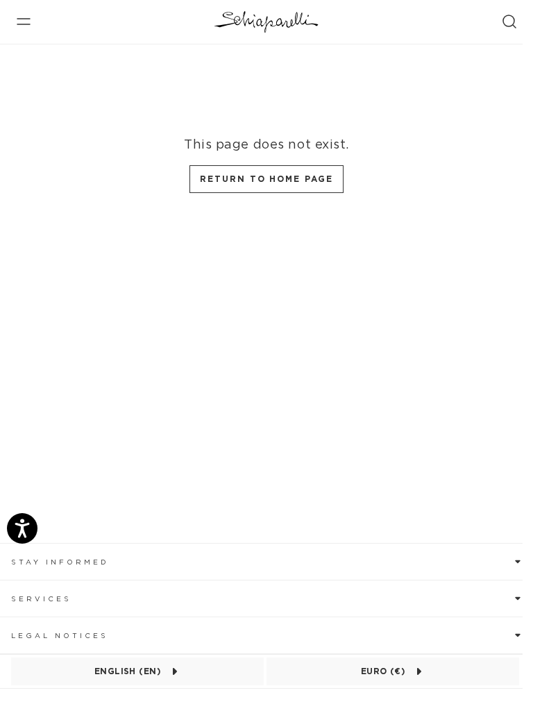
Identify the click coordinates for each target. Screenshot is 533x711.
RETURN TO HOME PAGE (266, 179)
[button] (266, 561)
